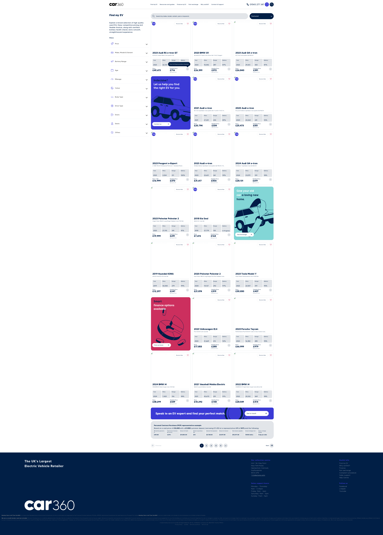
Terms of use (205, 524)
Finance (342, 468)
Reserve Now (179, 23)
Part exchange (345, 470)
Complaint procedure (347, 473)
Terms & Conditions (195, 524)
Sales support (344, 475)
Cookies (186, 524)
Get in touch (251, 413)
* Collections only (258, 475)
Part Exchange (242, 234)
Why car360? (344, 466)
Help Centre (344, 478)
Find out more (158, 345)
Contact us (157, 124)
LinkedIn (342, 489)
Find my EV (343, 463)
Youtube (342, 491)
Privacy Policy (178, 524)
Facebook (343, 486)
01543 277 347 (257, 4)
